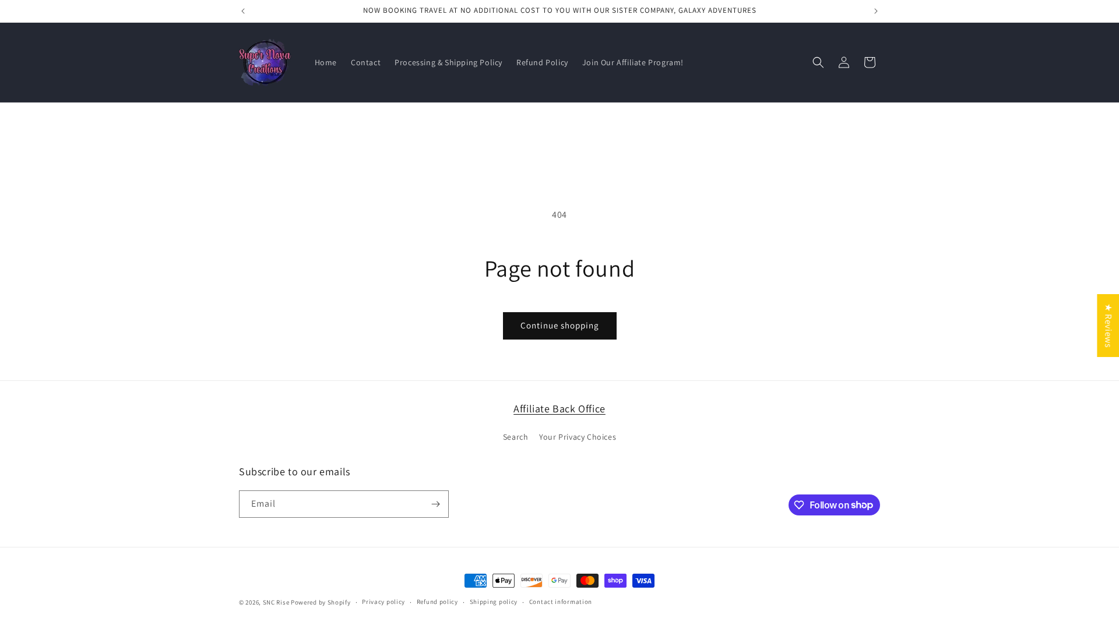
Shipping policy (494, 602)
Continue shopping (559, 325)
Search (516, 437)
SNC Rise (276, 602)
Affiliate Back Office (559, 408)
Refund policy (437, 602)
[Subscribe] (435, 504)
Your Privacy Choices (577, 437)
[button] (818, 62)
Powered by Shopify (321, 602)
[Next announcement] (876, 11)
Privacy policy (383, 602)
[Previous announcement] (243, 11)
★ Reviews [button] (1108, 325)
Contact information (560, 602)
